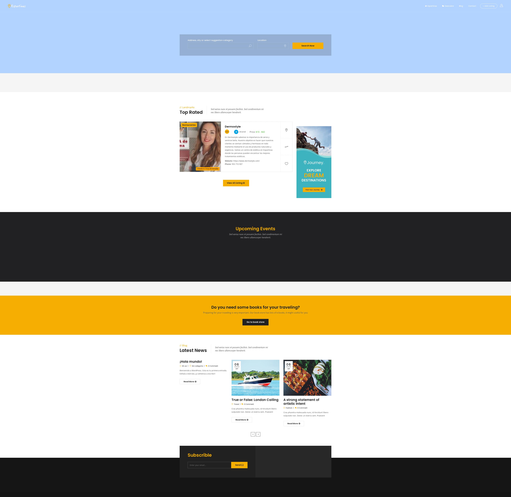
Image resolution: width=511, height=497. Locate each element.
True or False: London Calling (255, 400)
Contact (472, 6)
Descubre (449, 6)
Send (238, 465)
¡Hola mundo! (191, 361)
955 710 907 (237, 164)
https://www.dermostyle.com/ (246, 161)
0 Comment (213, 366)
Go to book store (255, 322)
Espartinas (432, 6)
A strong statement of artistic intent (301, 402)
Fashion (289, 408)
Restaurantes (189, 125)
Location (261, 40)
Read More (189, 381)
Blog (461, 6)
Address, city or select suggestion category (210, 40)
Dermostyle (233, 126)
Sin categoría (197, 366)
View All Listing (235, 183)
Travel (236, 404)
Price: (252, 131)
